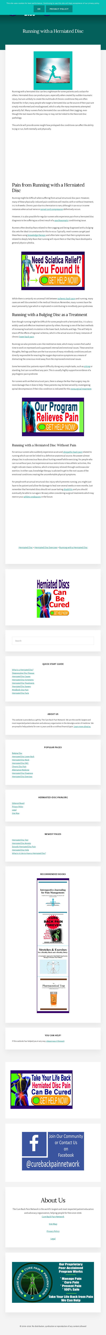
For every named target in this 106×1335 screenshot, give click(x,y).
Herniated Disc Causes (21, 676)
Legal (14, 810)
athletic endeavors (32, 497)
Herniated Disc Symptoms (23, 680)
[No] (102, 7)
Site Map (15, 813)
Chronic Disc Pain (19, 767)
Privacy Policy (17, 807)
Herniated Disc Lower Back (23, 757)
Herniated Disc (26, 547)
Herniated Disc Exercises (46, 547)
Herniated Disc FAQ (20, 763)
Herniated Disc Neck (20, 760)
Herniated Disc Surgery (21, 686)
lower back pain (26, 337)
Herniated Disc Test (20, 840)
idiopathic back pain (72, 452)
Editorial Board (18, 803)
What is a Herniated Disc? (22, 670)
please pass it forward (55, 1041)
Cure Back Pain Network (53, 1217)
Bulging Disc (17, 753)
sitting (87, 366)
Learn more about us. (82, 727)
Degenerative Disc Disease (23, 673)
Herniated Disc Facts (20, 693)
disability (68, 489)
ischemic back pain (66, 299)
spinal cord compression (51, 209)
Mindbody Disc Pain (20, 690)
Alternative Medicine (20, 770)
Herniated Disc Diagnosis (22, 773)
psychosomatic (61, 220)
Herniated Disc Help (20, 850)
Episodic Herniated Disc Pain (24, 847)
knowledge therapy (37, 235)
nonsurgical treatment (81, 389)
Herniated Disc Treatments (23, 683)
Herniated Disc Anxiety (21, 843)
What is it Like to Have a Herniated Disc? (29, 853)
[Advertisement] (53, 152)
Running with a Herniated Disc (73, 547)
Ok (39, 9)
